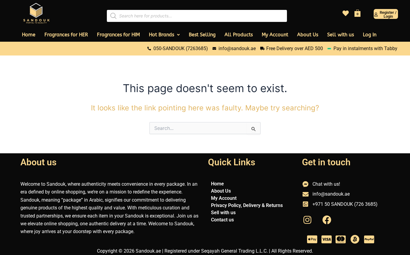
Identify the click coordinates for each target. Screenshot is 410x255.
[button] (164, 35)
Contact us (222, 220)
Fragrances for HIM (118, 35)
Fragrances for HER (66, 35)
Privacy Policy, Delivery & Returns (247, 205)
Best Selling (202, 35)
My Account (275, 35)
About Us (307, 35)
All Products (239, 35)
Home (28, 35)
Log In (369, 35)
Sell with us (340, 35)
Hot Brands (161, 35)
